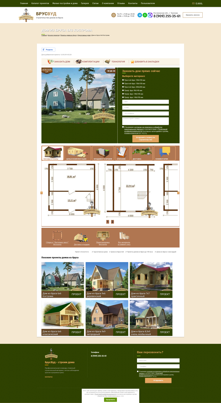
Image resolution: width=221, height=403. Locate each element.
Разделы (49, 50)
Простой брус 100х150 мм (134, 80)
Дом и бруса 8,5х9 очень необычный (144, 333)
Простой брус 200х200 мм (134, 87)
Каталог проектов (53, 35)
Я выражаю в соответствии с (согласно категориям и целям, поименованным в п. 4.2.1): (146, 130)
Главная (44, 35)
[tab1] (78, 122)
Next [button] (178, 193)
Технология (118, 61)
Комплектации (90, 61)
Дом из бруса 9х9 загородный (100, 333)
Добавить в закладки (147, 61)
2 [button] (112, 221)
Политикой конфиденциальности (151, 374)
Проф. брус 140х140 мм (133, 94)
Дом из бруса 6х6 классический (56, 333)
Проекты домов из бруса (68, 35)
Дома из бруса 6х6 (117, 252)
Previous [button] (41, 193)
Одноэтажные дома (84, 35)
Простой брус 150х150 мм (134, 84)
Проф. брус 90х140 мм (133, 90)
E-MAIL (199, 3)
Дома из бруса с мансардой (166, 252)
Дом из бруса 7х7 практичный (144, 295)
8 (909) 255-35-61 (167, 16)
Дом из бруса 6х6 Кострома (56, 295)
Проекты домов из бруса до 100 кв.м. (140, 252)
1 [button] (108, 221)
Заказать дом (62, 61)
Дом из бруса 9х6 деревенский (100, 295)
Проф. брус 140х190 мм (133, 97)
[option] (72, 189)
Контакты (48, 377)
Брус (46, 13)
